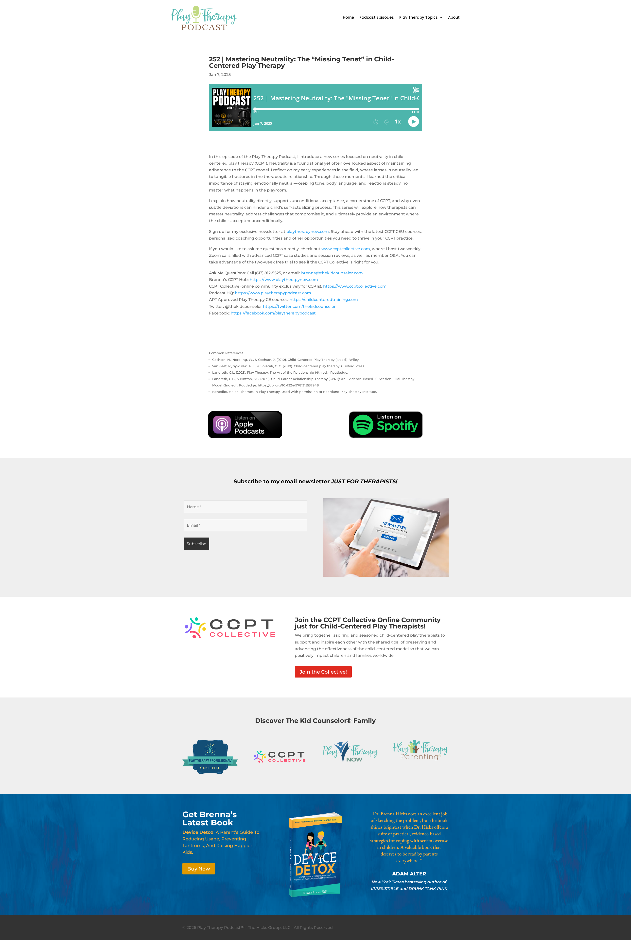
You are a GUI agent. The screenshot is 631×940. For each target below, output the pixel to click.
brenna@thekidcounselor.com (332, 273)
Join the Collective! (323, 672)
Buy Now (198, 869)
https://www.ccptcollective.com (354, 286)
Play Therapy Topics (418, 18)
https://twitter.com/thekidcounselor (299, 306)
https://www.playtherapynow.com (284, 279)
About (454, 18)
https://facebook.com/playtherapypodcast (273, 313)
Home (348, 18)
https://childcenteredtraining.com (324, 299)
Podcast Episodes (376, 18)
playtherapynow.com (307, 231)
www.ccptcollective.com (345, 248)
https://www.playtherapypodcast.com (273, 293)
